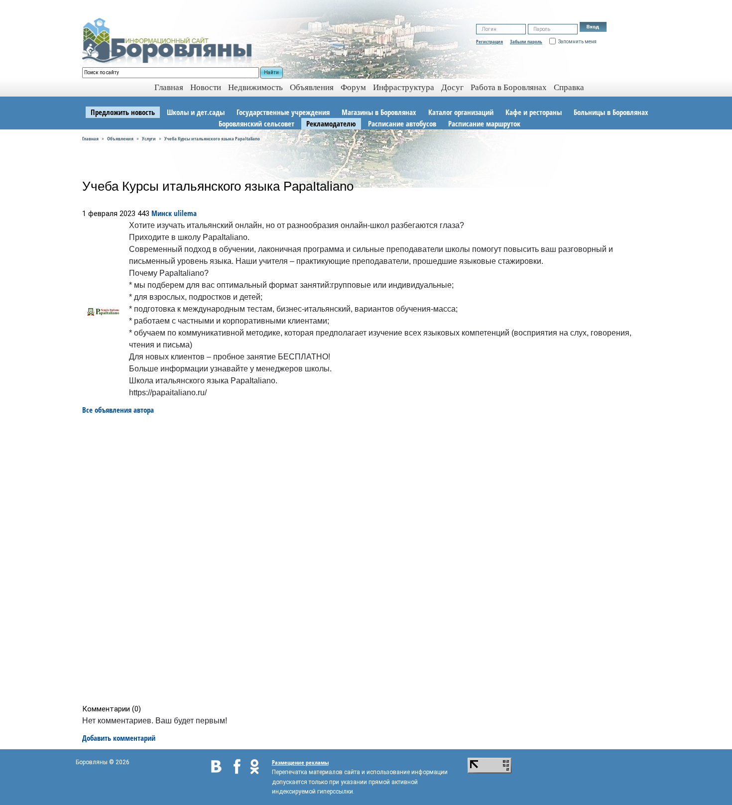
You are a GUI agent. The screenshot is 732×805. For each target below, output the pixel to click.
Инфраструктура (403, 87)
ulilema (185, 213)
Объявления (312, 87)
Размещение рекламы (300, 762)
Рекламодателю (331, 123)
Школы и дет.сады (196, 112)
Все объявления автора (118, 410)
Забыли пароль (526, 41)
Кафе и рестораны (533, 112)
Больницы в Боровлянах (611, 112)
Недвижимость (255, 87)
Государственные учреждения (283, 112)
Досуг (452, 87)
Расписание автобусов (402, 123)
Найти (271, 72)
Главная (90, 138)
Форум (353, 87)
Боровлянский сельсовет (256, 123)
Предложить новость (123, 112)
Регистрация (489, 41)
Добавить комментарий (118, 738)
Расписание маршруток (484, 123)
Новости (205, 87)
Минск (161, 213)
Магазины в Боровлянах (379, 112)
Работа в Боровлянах (509, 87)
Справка (569, 87)
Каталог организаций (460, 112)
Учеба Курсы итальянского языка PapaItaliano (212, 138)
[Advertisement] (369, 559)
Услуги (149, 138)
